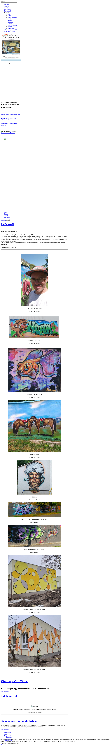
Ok (1, 744)
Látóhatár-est (9, 696)
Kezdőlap (3, 220)
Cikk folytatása (5, 691)
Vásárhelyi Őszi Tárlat (14, 681)
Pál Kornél (7, 224)
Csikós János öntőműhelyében (19, 721)
